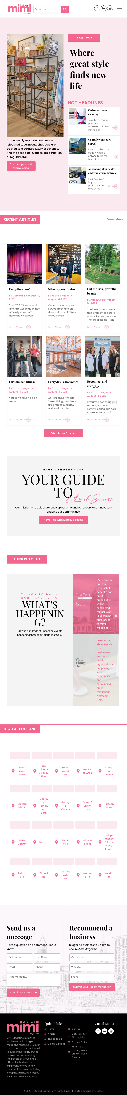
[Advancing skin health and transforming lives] (77, 175)
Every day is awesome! (63, 382)
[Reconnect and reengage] (102, 356)
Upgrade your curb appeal (99, 141)
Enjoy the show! (19, 289)
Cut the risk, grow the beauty (101, 291)
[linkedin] (103, 8)
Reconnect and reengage (97, 383)
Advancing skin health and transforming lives (102, 171)
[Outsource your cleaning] (77, 116)
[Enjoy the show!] (24, 264)
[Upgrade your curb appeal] (77, 146)
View (79, 659)
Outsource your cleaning (97, 112)
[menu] (119, 10)
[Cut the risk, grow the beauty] (102, 264)
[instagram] (110, 8)
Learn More (15, 327)
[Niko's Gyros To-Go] (63, 264)
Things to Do (83, 664)
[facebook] (97, 8)
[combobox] (47, 9)
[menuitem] (56, 1029)
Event (80, 604)
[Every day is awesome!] (63, 356)
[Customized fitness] (24, 356)
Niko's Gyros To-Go (61, 289)
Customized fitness (22, 382)
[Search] (65, 9)
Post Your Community (84, 597)
